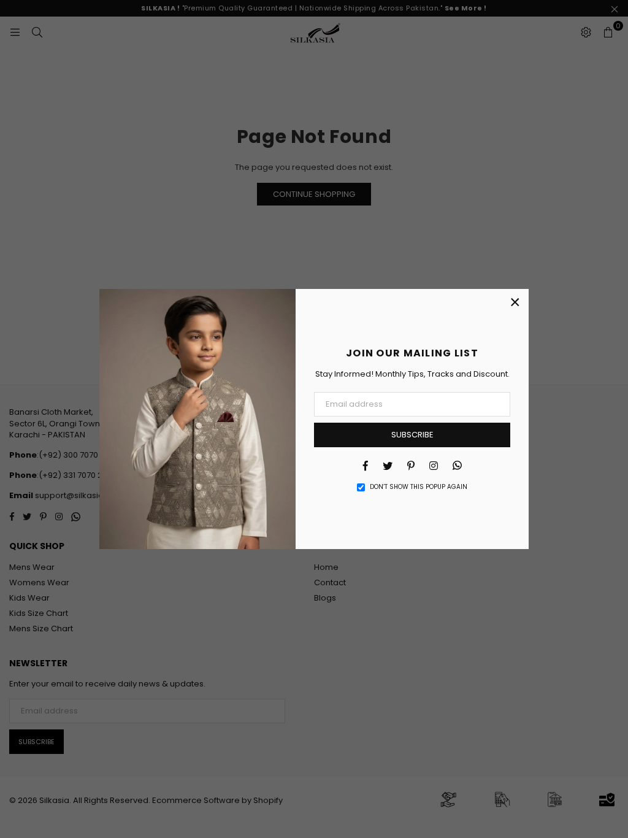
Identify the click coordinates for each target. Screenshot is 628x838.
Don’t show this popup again (418, 487)
